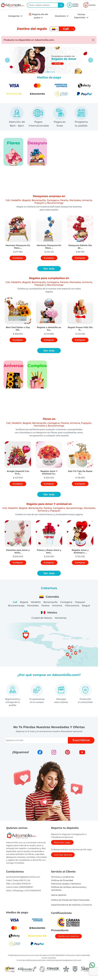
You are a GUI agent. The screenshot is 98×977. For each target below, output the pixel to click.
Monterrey (61, 617)
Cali (15, 602)
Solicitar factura (63, 854)
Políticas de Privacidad (62, 880)
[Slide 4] (52, 72)
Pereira (45, 605)
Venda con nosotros (68, 936)
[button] (18, 244)
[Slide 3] (50, 72)
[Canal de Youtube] (82, 752)
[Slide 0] (44, 72)
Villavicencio (72, 605)
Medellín (36, 602)
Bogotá (24, 602)
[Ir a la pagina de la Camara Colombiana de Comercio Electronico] (68, 922)
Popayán (80, 602)
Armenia (57, 605)
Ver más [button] (49, 268)
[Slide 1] (46, 72)
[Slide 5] (54, 72)
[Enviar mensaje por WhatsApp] (92, 965)
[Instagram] (53, 752)
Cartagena (66, 602)
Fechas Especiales (80, 16)
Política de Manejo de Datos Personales (70, 900)
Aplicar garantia (58, 895)
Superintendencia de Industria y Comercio (71, 905)
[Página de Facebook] (39, 752)
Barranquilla (51, 602)
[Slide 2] (48, 72)
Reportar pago (62, 842)
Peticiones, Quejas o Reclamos (66, 883)
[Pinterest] (67, 752)
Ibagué (86, 605)
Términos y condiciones (62, 877)
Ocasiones (60, 16)
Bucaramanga (16, 605)
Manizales (33, 605)
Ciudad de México (41, 617)
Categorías (14, 16)
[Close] (93, 40)
